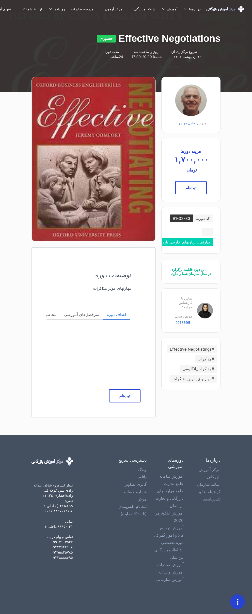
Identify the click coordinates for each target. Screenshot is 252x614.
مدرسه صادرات (82, 9)
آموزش (172, 9)
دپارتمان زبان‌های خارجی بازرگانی (182, 242)
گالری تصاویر (136, 484)
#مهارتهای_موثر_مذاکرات (193, 378)
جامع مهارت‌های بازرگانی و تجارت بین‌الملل (169, 498)
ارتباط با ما (34, 9)
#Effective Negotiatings (192, 349)
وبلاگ (142, 469)
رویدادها (59, 9)
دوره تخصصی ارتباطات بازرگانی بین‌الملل (169, 550)
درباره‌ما (195, 9)
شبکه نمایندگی (144, 9)
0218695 (182, 322)
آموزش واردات (171, 572)
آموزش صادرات (170, 564)
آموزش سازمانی (170, 579)
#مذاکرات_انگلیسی (198, 368)
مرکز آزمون (114, 9)
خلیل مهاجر (186, 123)
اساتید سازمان (208, 484)
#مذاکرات (206, 359)
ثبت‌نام (191, 187)
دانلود (142, 476)
